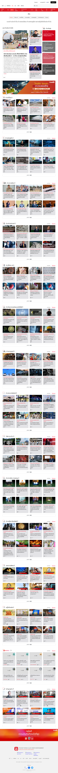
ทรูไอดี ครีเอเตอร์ (53, 9)
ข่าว (12, 10)
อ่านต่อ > (5, 73)
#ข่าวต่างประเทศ (33, 72)
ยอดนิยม (48, 97)
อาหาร (32, 10)
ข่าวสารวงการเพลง (24, 9)
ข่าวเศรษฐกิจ (34, 17)
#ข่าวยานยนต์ (6, 361)
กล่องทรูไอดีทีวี (35, 758)
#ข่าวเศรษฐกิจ (6, 148)
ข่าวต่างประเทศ (41, 17)
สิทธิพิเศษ (8, 5)
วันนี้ (2, 5)
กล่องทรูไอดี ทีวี (42, 2)
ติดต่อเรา (40, 762)
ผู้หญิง (42, 9)
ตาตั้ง (18, 5)
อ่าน (12, 5)
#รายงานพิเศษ (32, 575)
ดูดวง (46, 9)
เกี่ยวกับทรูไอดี (18, 762)
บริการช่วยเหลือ (36, 762)
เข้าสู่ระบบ (53, 2)
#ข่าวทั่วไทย (32, 54)
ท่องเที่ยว (36, 9)
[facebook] (29, 768)
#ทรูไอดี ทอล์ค (6, 617)
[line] (26, 768)
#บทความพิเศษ (33, 548)
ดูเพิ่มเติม (28, 132)
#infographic (6, 699)
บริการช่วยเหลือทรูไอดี (46, 758)
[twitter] (32, 768)
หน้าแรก (11, 17)
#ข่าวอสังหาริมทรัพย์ (7, 531)
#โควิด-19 (5, 275)
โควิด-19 (16, 17)
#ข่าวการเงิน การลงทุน (7, 488)
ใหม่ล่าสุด (53, 97)
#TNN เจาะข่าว (7, 51)
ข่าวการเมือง (27, 17)
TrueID (5, 2)
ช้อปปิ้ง (27, 758)
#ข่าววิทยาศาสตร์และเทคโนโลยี (8, 317)
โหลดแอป (36, 2)
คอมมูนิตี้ (40, 758)
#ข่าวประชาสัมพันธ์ (7, 403)
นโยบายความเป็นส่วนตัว (30, 762)
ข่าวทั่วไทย (21, 17)
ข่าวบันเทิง (16, 9)
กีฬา (8, 10)
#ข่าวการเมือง (6, 193)
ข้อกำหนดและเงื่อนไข (24, 762)
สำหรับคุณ (2, 9)
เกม (15, 5)
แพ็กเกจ (30, 758)
